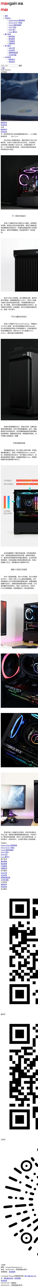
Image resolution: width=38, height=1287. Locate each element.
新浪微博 (12, 1272)
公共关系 (8, 57)
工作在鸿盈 (12, 55)
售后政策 (12, 39)
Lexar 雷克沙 (13, 32)
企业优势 (12, 50)
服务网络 (12, 36)
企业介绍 (12, 48)
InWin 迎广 (12, 29)
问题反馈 (12, 43)
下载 (3, 68)
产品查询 (12, 41)
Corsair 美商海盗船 (15, 25)
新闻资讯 (12, 59)
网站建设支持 (8, 1278)
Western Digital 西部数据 (17, 20)
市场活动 (12, 62)
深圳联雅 (17, 1278)
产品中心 (8, 18)
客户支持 (8, 34)
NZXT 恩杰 (12, 27)
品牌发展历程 (13, 52)
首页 (6, 16)
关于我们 (8, 46)
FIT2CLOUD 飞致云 (15, 23)
